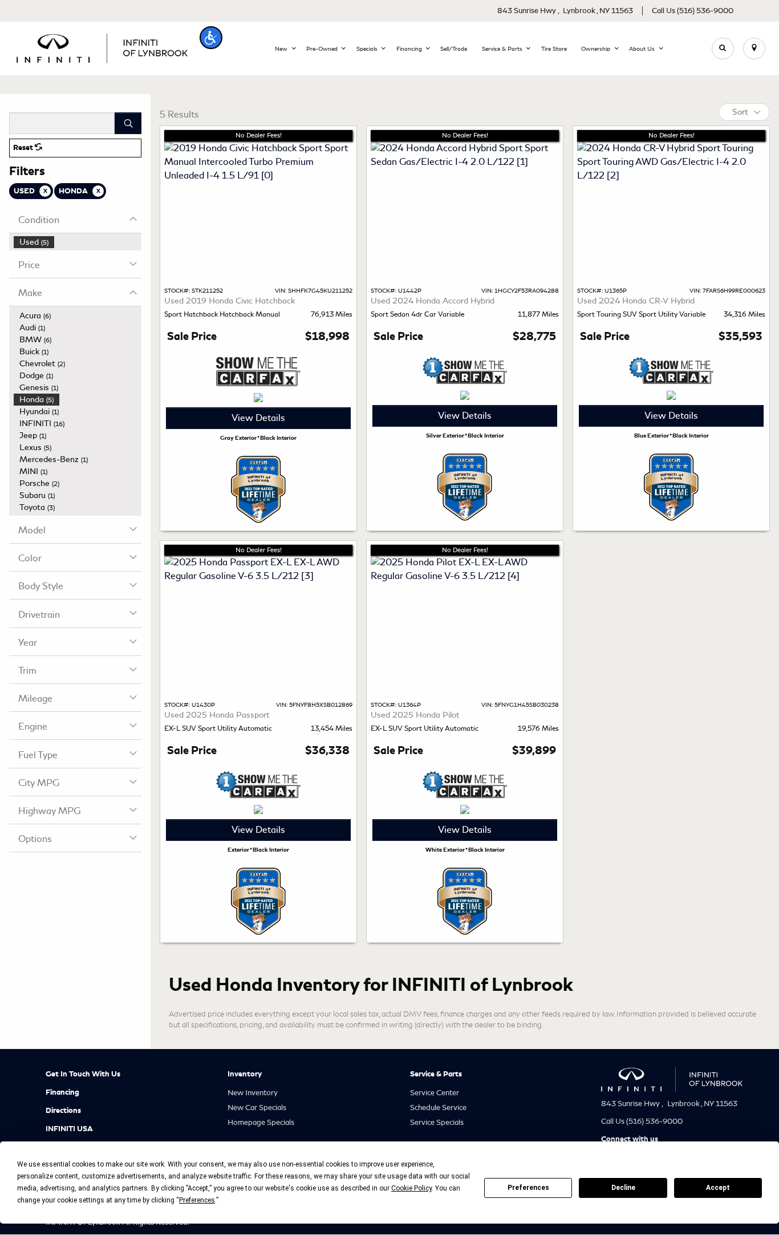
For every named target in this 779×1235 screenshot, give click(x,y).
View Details (258, 417)
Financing (62, 1092)
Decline (623, 1188)
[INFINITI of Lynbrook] (102, 46)
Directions (63, 1110)
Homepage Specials (261, 1122)
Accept (718, 1188)
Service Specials (437, 1122)
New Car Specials (257, 1107)
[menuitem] (77, 242)
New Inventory (253, 1092)
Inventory (245, 1074)
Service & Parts (436, 1074)
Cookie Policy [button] (411, 1188)
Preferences (528, 1188)
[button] (211, 37)
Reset (24, 147)
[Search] (128, 123)
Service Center (434, 1092)
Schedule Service (438, 1107)
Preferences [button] (197, 1200)
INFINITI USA (69, 1128)
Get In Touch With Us (83, 1074)
